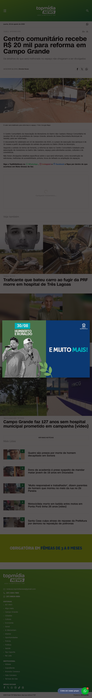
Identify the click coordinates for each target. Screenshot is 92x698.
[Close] (90, 320)
